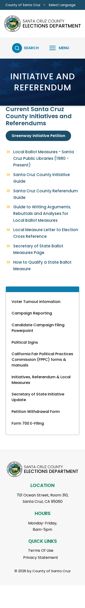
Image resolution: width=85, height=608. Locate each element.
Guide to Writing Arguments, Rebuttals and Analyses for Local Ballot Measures (42, 213)
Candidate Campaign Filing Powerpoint (38, 327)
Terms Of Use (40, 550)
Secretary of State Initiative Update (38, 397)
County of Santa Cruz (22, 5)
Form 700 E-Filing (28, 423)
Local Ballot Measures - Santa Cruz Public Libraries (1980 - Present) (43, 158)
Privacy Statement (40, 557)
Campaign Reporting (32, 313)
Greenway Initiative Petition (38, 135)
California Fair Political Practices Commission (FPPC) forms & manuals (42, 359)
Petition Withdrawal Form (36, 411)
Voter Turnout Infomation (36, 301)
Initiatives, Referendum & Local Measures (41, 379)
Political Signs (25, 342)
